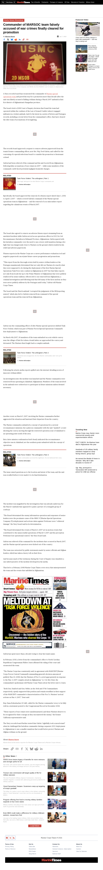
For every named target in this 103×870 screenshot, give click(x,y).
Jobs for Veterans (81, 851)
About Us (79, 846)
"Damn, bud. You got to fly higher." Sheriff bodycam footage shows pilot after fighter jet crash (93, 58)
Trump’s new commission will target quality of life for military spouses (22, 774)
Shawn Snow (10, 36)
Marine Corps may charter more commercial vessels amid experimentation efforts (87, 435)
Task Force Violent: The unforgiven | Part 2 (33, 353)
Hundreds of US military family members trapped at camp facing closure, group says (87, 452)
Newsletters (32, 849)
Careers (78, 849)
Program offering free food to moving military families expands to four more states (22, 801)
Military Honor (90, 2)
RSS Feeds (32, 851)
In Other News (9, 756)
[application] (88, 29)
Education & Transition (77, 2)
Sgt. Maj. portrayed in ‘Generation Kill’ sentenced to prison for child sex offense (86, 470)
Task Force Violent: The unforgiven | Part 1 (33, 178)
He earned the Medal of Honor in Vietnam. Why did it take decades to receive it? (88, 461)
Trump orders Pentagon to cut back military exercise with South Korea (94, 67)
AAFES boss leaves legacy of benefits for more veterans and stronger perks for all (24, 761)
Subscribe (32, 846)
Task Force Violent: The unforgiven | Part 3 (33, 455)
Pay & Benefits (35, 2)
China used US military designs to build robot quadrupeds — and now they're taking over (86, 39)
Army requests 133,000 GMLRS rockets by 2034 (92, 47)
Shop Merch (32, 854)
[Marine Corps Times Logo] (23, 2)
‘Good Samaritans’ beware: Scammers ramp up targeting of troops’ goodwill (24, 787)
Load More (34, 826)
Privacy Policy (9, 846)
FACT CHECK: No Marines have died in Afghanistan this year (87, 443)
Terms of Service (10, 849)
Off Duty (67, 2)
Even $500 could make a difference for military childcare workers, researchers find (23, 814)
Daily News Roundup (13, 20)
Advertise (55, 846)
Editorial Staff (56, 854)
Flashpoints (45, 2)
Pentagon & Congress (56, 2)
